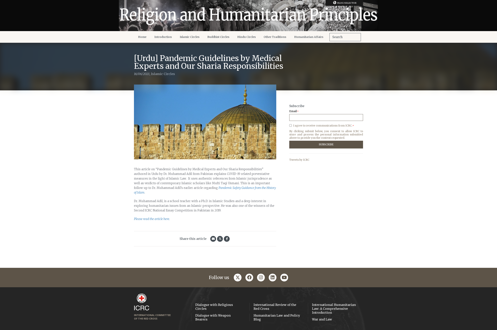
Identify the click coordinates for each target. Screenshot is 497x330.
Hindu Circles (246, 37)
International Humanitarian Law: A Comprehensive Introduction (334, 308)
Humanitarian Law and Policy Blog (277, 317)
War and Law (322, 319)
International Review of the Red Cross (275, 307)
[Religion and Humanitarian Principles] (248, 15)
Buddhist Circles (218, 37)
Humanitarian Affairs (308, 37)
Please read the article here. (152, 219)
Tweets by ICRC (299, 160)
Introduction (163, 37)
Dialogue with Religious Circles (214, 307)
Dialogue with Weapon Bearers (213, 317)
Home (142, 37)
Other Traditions (275, 37)
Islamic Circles (189, 37)
